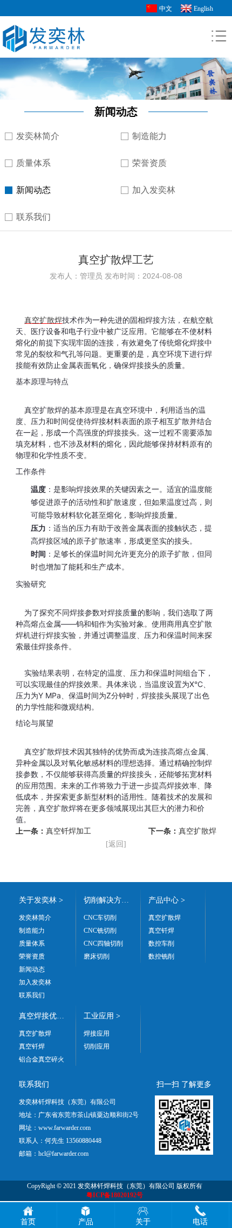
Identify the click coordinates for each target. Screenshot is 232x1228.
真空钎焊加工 (68, 831)
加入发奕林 (153, 190)
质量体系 (33, 163)
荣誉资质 (149, 163)
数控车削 (161, 943)
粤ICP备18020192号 (114, 1195)
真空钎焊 (161, 930)
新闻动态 (33, 190)
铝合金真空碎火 (41, 1059)
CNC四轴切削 (103, 943)
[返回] (116, 844)
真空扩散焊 (43, 319)
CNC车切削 (100, 917)
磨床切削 (97, 956)
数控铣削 (161, 956)
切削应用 (97, 1046)
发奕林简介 (37, 136)
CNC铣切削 (100, 930)
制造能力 (149, 136)
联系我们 (33, 216)
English (203, 8)
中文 (165, 8)
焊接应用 (97, 1033)
